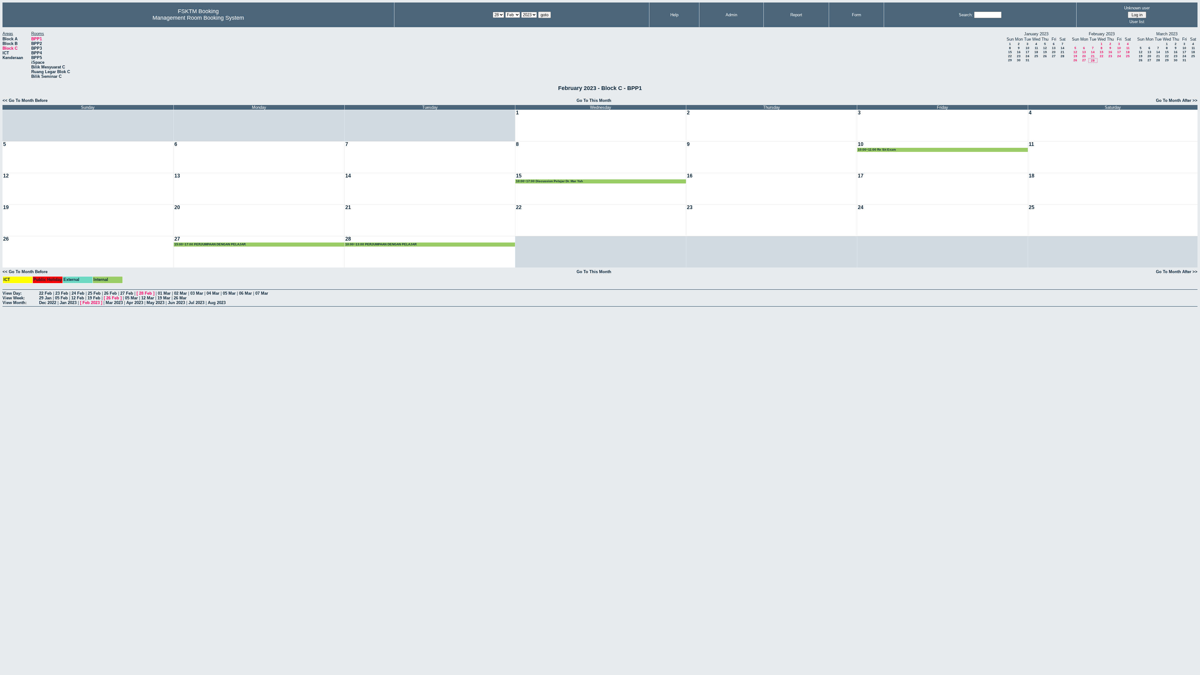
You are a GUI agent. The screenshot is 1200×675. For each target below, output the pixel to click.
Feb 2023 (91, 302)
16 (1019, 52)
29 (1010, 60)
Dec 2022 (47, 302)
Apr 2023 (134, 302)
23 (1019, 56)
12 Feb (77, 298)
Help (674, 14)
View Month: (14, 302)
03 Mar (196, 293)
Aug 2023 (217, 302)
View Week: (13, 298)
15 (1010, 52)
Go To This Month (594, 100)
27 (1054, 56)
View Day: (12, 293)
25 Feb (94, 293)
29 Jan (45, 298)
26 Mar (180, 298)
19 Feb (94, 298)
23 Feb (61, 293)
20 (1054, 52)
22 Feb (45, 293)
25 (1036, 56)
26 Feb (110, 293)
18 (1036, 52)
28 (1062, 56)
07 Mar (261, 293)
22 (1010, 56)
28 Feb (145, 293)
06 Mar (245, 293)
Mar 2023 (114, 302)
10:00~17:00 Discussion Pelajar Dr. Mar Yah (549, 181)
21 (1062, 52)
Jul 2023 (196, 302)
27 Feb (126, 293)
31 (1027, 60)
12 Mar (147, 298)
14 (1062, 48)
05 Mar (229, 293)
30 (1019, 60)
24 (1027, 56)
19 (1045, 52)
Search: (966, 14)
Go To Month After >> (1177, 100)
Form (856, 14)
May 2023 (155, 302)
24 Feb (78, 293)
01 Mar (164, 293)
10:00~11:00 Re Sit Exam (877, 149)
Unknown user (1137, 8)
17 (1027, 52)
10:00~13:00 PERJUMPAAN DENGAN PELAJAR (381, 244)
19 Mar (164, 298)
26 (1045, 56)
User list (1136, 21)
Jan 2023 (68, 302)
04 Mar (213, 293)
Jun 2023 (176, 302)
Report (796, 14)
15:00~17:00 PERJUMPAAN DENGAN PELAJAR (210, 244)
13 (1054, 48)
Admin (731, 14)
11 (1036, 48)
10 (1027, 48)
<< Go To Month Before (25, 100)
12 (1045, 48)
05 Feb (61, 298)
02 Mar (180, 293)
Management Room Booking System (198, 18)
